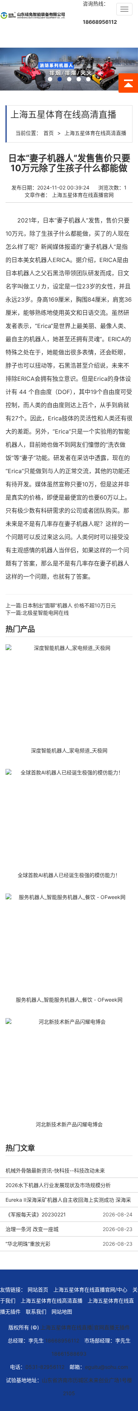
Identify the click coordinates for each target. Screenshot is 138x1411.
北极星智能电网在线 (45, 612)
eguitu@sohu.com (106, 1367)
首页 (48, 133)
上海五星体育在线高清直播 (95, 133)
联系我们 (36, 1311)
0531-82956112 (44, 1367)
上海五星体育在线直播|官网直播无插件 (85, 1327)
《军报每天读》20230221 (36, 1214)
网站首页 (38, 1289)
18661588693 (69, 1354)
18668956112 (100, 22)
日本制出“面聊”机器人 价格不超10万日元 (69, 605)
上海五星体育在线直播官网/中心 (90, 1289)
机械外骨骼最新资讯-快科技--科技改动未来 (55, 1170)
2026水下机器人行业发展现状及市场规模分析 (58, 1185)
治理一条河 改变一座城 (32, 1229)
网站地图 (62, 1311)
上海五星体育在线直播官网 (83, 195)
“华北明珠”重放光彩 (28, 1244)
